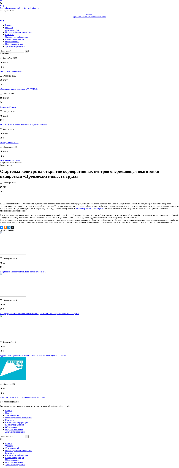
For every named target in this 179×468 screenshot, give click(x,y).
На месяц (89, 14)
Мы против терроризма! (11, 71)
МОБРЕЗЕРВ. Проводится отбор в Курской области (23, 125)
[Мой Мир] (8, 227)
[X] (12, 227)
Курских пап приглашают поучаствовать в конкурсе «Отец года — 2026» (33, 355)
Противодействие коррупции (18, 32)
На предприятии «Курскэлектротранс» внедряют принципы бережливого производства (39, 313)
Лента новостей (12, 30)
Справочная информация (16, 37)
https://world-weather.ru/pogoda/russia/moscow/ (89, 17)
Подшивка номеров (14, 44)
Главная (8, 25)
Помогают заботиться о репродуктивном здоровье (22, 397)
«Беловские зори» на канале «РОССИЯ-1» (19, 89)
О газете (9, 27)
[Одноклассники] (5, 227)
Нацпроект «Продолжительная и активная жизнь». (23, 272)
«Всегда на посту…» (9, 142)
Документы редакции (15, 46)
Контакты (9, 34)
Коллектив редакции (14, 39)
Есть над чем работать (10, 160)
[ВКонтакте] (1, 227)
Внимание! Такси (8, 107)
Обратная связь (12, 42)
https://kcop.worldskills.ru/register (90, 208)
